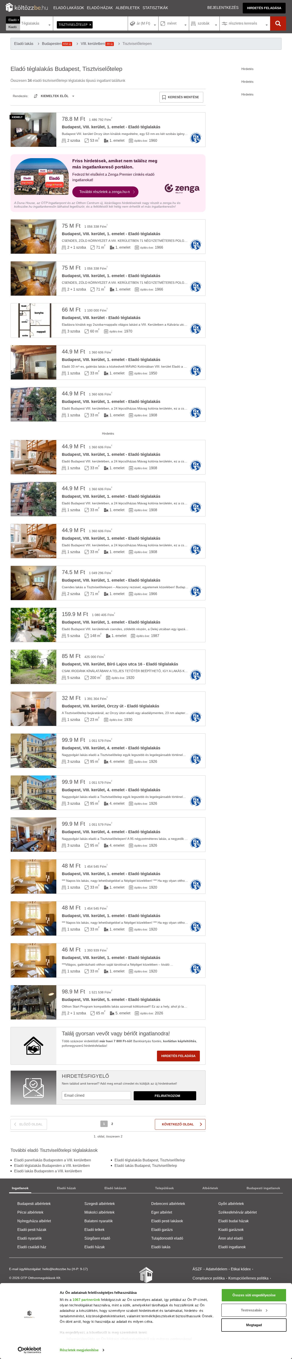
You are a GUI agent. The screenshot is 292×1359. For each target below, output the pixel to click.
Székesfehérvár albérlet (237, 1212)
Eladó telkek (94, 1230)
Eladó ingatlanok (232, 1247)
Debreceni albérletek (168, 1204)
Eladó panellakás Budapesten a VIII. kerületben (52, 1160)
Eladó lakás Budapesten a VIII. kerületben (48, 1171)
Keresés (278, 23)
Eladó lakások (68, 8)
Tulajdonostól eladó (167, 1238)
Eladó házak (100, 8)
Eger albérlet (161, 1212)
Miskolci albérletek (99, 1212)
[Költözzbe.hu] (26, 8)
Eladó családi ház (31, 1247)
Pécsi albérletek (30, 1212)
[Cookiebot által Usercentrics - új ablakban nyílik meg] (30, 1350)
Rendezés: (20, 96)
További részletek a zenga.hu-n (104, 192)
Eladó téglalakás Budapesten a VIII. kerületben (52, 1166)
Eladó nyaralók (29, 1238)
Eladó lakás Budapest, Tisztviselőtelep (146, 1166)
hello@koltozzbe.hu (56, 1269)
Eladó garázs (162, 1230)
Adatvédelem (216, 1269)
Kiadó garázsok (231, 1230)
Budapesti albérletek (34, 1204)
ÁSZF (197, 1269)
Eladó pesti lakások (167, 1221)
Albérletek (128, 8)
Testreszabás (251, 1310)
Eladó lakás (160, 1247)
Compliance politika (209, 1278)
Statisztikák (155, 8)
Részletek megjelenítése (79, 1350)
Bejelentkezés (223, 8)
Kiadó (12, 27)
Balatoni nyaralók (98, 1221)
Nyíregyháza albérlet (34, 1221)
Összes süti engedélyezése (254, 1295)
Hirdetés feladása (264, 8)
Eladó (12, 20)
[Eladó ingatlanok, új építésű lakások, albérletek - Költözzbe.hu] (146, 1278)
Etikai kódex (241, 1269)
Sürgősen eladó (97, 1238)
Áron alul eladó (230, 1238)
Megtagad (254, 1325)
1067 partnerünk (86, 1300)
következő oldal (178, 1124)
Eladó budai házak (233, 1221)
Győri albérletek (231, 1204)
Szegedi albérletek (99, 1204)
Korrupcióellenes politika (248, 1278)
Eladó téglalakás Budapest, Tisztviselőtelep (150, 1160)
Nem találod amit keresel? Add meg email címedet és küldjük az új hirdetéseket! (119, 1083)
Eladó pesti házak (31, 1230)
